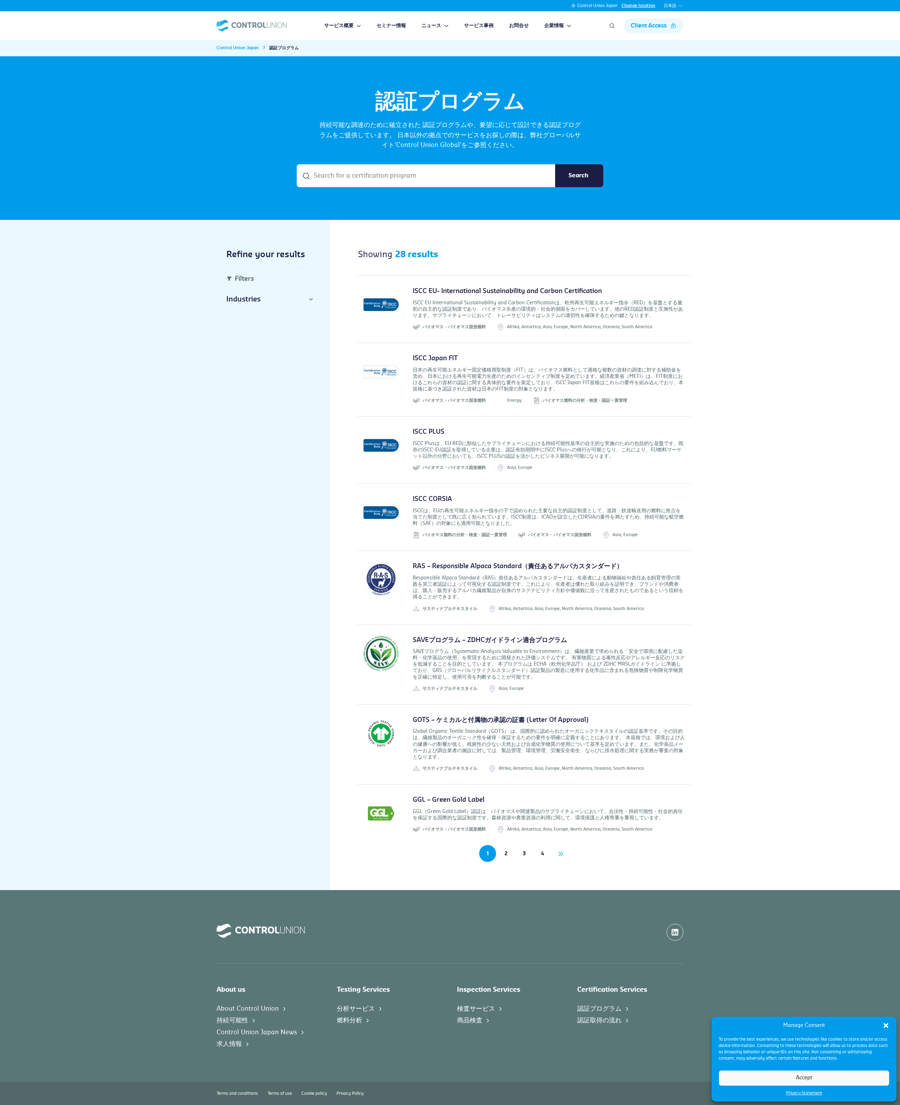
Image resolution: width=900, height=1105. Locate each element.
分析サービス (356, 1008)
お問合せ (519, 25)
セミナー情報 (391, 25)
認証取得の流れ (599, 1020)
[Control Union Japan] (252, 25)
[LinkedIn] (675, 932)
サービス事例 (479, 25)
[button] (885, 1025)
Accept (804, 1077)
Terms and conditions (237, 1093)
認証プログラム (599, 1008)
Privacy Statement (804, 1093)
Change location (638, 6)
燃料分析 (349, 1020)
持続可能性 (232, 1020)
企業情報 (554, 25)
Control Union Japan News (257, 1032)
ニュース (431, 25)
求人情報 (229, 1044)
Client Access (649, 25)
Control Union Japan (597, 6)
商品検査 (469, 1020)
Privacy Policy (350, 1093)
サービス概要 (339, 25)
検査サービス (476, 1008)
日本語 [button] (670, 6)
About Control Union (248, 1008)
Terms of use (280, 1093)
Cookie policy (314, 1093)
